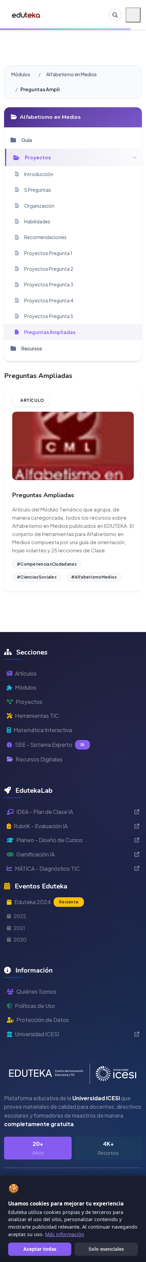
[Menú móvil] (133, 14)
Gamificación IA (35, 854)
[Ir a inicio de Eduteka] (26, 15)
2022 (20, 916)
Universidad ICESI (37, 1034)
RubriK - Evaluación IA (41, 826)
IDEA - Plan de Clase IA (44, 811)
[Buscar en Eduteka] (115, 15)
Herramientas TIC (37, 715)
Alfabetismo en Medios (71, 74)
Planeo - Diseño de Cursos (49, 839)
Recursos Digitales (39, 759)
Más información (64, 1234)
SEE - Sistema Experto (50, 744)
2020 (20, 939)
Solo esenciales (106, 1249)
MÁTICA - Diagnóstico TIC (47, 868)
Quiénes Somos (36, 991)
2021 (19, 928)
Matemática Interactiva (43, 729)
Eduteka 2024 (46, 901)
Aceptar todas (39, 1249)
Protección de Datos (42, 1019)
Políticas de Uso (35, 1005)
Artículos (26, 673)
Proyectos (29, 701)
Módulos (20, 74)
